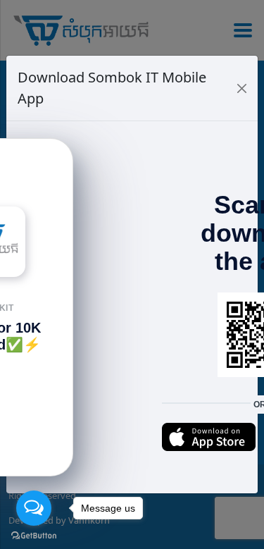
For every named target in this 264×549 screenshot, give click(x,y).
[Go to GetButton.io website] (33, 535)
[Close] (242, 88)
